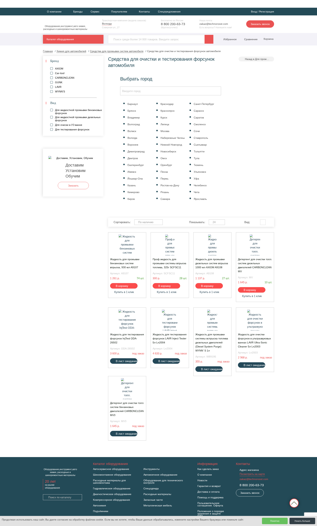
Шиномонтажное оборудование (112, 475)
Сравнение (250, 39)
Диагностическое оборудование (112, 494)
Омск (164, 158)
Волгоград (133, 124)
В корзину (122, 285)
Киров (131, 198)
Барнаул (132, 103)
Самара (165, 198)
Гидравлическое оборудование (111, 488)
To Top (294, 503)
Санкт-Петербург (204, 103)
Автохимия (99, 505)
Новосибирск (168, 151)
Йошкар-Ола (135, 178)
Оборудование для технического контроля (163, 481)
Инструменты (151, 469)
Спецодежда (151, 488)
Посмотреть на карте (252, 473)
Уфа (196, 178)
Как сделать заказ (208, 469)
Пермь (164, 178)
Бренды (78, 11)
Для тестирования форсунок (72, 129)
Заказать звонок (260, 24)
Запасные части (153, 500)
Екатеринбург (135, 165)
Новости (202, 480)
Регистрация (266, 11)
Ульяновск (200, 171)
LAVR (58, 86)
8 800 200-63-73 (173, 24)
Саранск (199, 110)
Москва (165, 131)
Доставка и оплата (208, 492)
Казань (131, 185)
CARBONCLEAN (64, 77)
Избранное (230, 39)
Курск (164, 117)
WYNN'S (60, 91)
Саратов (199, 117)
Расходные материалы (157, 494)
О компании (204, 475)
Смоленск (200, 124)
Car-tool (59, 73)
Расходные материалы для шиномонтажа (109, 481)
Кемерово (133, 192)
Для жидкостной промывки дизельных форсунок (78, 119)
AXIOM (59, 68)
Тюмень (198, 165)
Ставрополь (201, 137)
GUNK (58, 82)
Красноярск (167, 110)
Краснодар (167, 103)
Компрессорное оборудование (111, 500)
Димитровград (136, 151)
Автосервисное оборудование (111, 469)
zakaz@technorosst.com (213, 23)
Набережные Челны (173, 137)
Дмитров (132, 158)
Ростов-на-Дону (170, 185)
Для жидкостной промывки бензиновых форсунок (78, 112)
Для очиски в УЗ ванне (68, 124)
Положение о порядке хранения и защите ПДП (210, 513)
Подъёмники (100, 511)
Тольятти (199, 151)
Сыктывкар (200, 144)
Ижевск (131, 171)
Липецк (165, 124)
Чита (196, 192)
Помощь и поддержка (210, 497)
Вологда (132, 137)
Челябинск (200, 185)
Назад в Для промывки (258, 59)
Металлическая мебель (157, 505)
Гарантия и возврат (209, 486)
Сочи (197, 131)
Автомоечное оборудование (160, 475)
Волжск (131, 131)
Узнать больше (302, 521)
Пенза (164, 171)
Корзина (268, 38)
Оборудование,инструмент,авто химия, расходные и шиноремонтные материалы (65, 27)
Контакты (144, 11)
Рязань (165, 192)
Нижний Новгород (171, 144)
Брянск (131, 110)
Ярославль (200, 198)
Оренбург (166, 165)
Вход (254, 11)
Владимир (133, 117)
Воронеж (132, 144)
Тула (196, 158)
